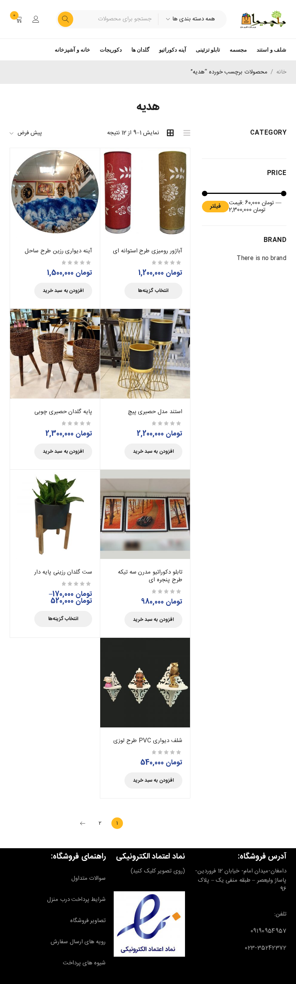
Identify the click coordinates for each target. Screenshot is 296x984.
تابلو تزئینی (208, 49)
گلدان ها (140, 49)
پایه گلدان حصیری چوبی (63, 412)
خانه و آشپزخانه (72, 49)
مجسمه (238, 49)
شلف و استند (271, 49)
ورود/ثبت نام (35, 19)
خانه (281, 72)
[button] (63, 291)
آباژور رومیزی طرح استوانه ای (147, 251)
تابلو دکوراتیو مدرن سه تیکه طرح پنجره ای (150, 576)
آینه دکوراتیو (172, 49)
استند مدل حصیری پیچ (155, 412)
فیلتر (215, 206)
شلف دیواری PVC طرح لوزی (147, 741)
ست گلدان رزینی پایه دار (63, 572)
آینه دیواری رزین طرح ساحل (58, 251)
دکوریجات (111, 49)
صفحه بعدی (83, 823)
